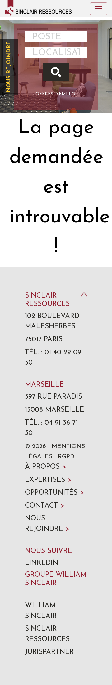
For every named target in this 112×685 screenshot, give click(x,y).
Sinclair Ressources (47, 634)
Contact (44, 505)
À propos (45, 467)
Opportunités (54, 492)
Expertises (48, 480)
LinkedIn (41, 563)
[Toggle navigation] (98, 8)
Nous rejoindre (9, 66)
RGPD (66, 457)
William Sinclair (41, 611)
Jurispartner (49, 652)
